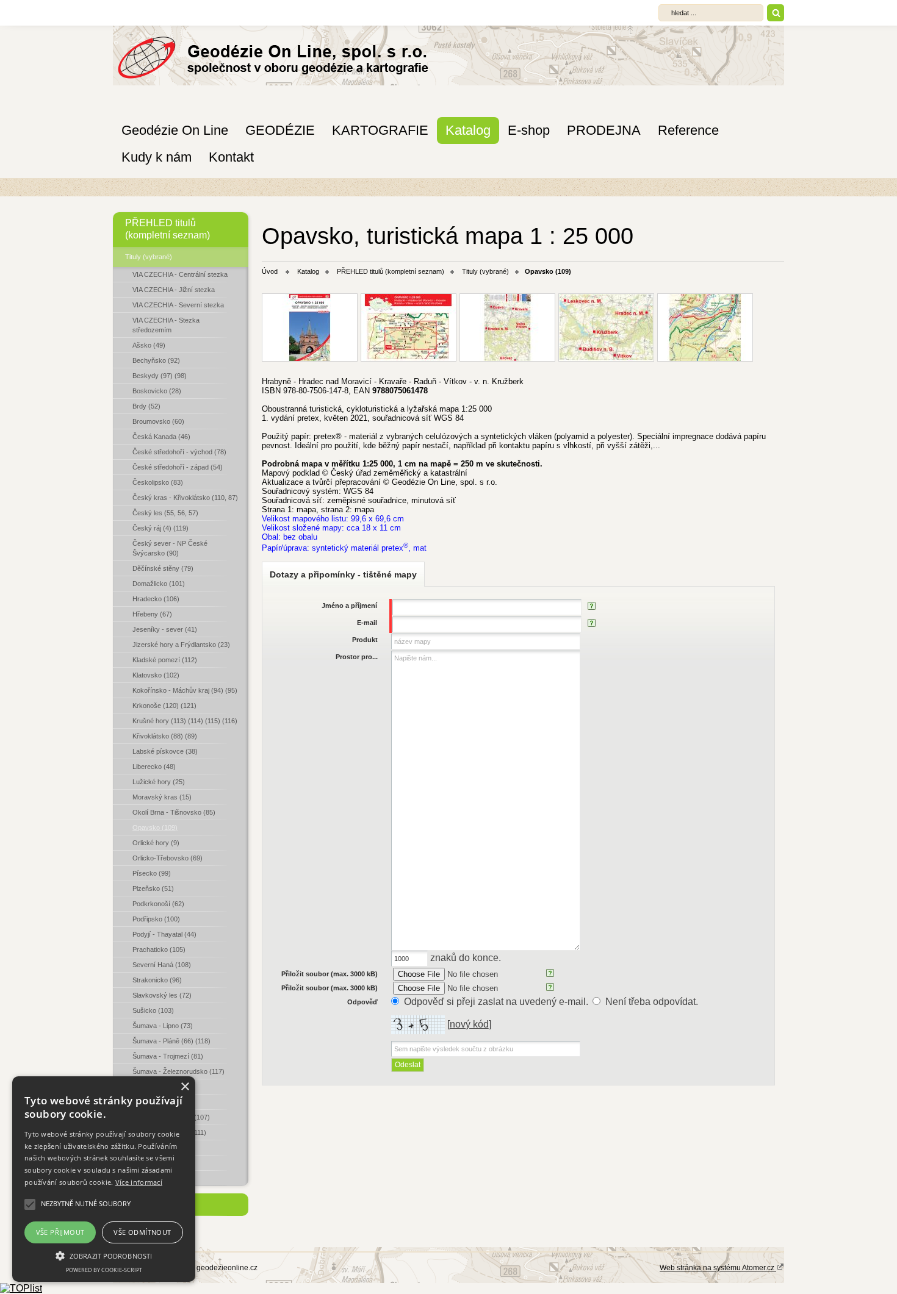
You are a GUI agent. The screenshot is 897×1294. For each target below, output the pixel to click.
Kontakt (231, 157)
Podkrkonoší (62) (158, 903)
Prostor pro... (357, 656)
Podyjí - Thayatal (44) (164, 934)
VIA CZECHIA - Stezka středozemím (166, 325)
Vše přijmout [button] (60, 1232)
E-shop (529, 130)
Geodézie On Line (174, 130)
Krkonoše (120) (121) (164, 705)
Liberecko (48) (154, 766)
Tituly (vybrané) (148, 256)
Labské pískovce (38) (165, 751)
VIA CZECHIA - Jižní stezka (173, 289)
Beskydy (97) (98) (159, 375)
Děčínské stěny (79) (162, 568)
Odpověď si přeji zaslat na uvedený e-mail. (496, 1001)
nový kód (469, 1024)
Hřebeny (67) (152, 614)
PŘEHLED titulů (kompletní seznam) (167, 229)
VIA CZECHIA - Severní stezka (178, 305)
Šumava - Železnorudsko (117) (178, 1071)
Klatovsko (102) (155, 675)
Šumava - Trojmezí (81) (167, 1056)
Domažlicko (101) (158, 583)
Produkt (365, 639)
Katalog (468, 130)
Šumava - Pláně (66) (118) (171, 1041)
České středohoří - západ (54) (177, 467)
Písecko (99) (151, 873)
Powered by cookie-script (104, 1270)
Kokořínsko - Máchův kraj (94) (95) (184, 690)
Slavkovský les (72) (162, 995)
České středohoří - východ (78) (179, 452)
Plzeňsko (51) (153, 888)
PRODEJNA (604, 130)
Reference (688, 130)
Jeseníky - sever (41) (164, 629)
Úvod (270, 271)
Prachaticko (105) (159, 949)
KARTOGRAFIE (380, 130)
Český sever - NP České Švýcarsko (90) (169, 548)
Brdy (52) (146, 406)
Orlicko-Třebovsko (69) (167, 858)
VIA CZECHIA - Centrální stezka (180, 274)
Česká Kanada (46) (161, 436)
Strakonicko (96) (157, 980)
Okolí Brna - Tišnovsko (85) (173, 812)
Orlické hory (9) (155, 842)
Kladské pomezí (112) (164, 659)
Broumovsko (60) (158, 421)
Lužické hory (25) (158, 781)
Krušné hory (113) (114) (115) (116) (184, 720)
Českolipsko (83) (157, 482)
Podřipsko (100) (156, 919)
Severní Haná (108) (161, 964)
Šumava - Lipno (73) (162, 1025)
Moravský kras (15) (162, 797)
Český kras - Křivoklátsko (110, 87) (185, 497)
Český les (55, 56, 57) (165, 513)
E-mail (367, 622)
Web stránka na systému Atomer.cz (718, 1268)
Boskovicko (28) (156, 391)
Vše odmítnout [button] (142, 1232)
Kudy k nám (156, 157)
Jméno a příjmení (349, 605)
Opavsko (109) (155, 827)
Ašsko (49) (148, 345)
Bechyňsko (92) (156, 360)
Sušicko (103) (153, 1010)
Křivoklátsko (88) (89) (164, 736)
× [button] (184, 1087)
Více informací (138, 1182)
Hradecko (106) (155, 598)
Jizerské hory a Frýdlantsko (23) (181, 644)
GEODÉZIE (280, 130)
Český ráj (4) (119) (160, 528)
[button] (103, 1254)
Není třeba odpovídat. (651, 1001)
